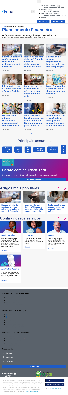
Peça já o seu (58, 21)
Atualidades (18, 149)
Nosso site (43, 21)
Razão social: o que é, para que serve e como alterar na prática (56, 208)
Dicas (63, 150)
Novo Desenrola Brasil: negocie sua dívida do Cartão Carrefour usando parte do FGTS (34, 120)
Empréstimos (30, 235)
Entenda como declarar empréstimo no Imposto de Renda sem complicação (55, 62)
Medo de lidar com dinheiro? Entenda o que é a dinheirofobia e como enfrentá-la (33, 62)
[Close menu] (39, 1)
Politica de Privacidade (31, 391)
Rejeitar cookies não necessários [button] (55, 384)
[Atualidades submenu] (51, 10)
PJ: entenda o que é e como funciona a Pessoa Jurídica (11, 88)
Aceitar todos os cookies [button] (55, 380)
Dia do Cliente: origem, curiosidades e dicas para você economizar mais (10, 120)
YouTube (9, 361)
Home (4, 26)
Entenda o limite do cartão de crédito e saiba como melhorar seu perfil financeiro (12, 62)
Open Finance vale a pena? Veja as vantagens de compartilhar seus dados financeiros (55, 120)
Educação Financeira (39, 149)
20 (35, 133)
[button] (53, 388)
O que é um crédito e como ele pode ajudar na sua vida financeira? (55, 90)
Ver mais (4, 250)
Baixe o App (34, 366)
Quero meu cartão (34, 180)
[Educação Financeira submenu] (58, 13)
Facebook (9, 357)
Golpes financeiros (53, 149)
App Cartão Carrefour (10, 269)
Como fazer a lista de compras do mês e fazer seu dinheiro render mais (33, 91)
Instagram (9, 353)
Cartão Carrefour (7, 149)
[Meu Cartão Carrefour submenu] (58, 6)
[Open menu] (33, 11)
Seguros (28, 149)
